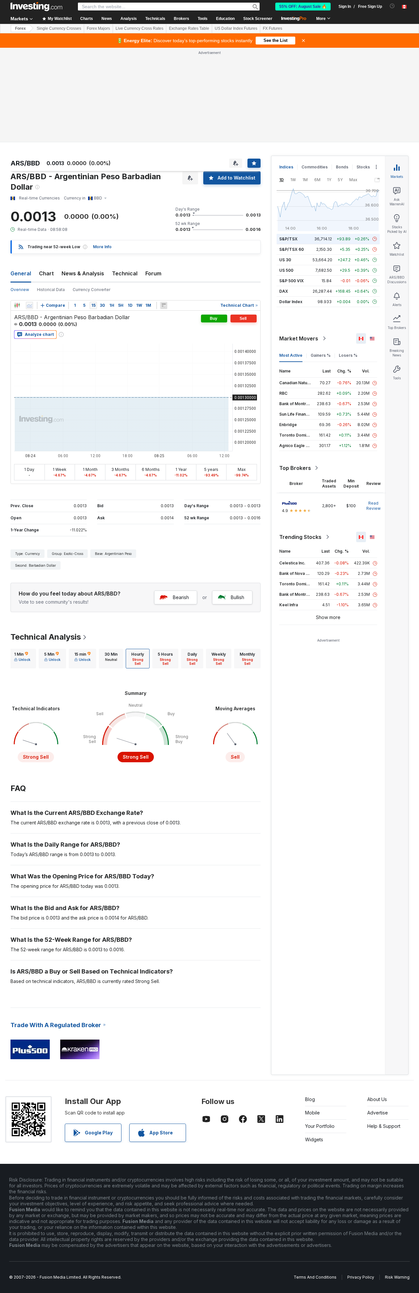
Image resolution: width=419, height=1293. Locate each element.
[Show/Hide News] (163, 305)
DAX (283, 291)
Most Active (290, 355)
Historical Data (51, 289)
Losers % (348, 355)
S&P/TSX (288, 238)
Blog (310, 1099)
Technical (124, 273)
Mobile (312, 1112)
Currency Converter (91, 289)
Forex (20, 28)
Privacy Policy (360, 1277)
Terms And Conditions (315, 1277)
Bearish (181, 597)
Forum (153, 273)
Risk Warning (397, 1277)
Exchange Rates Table (189, 28)
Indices (286, 166)
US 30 (285, 259)
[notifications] (392, 6)
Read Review (373, 506)
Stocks (363, 166)
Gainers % (321, 355)
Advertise (377, 1112)
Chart (46, 273)
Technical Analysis (45, 637)
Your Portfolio (320, 1126)
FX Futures (272, 28)
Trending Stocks (300, 537)
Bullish (237, 597)
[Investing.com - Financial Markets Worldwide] (36, 6)
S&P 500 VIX (291, 280)
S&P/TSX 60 (291, 249)
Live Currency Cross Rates (139, 28)
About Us (377, 1099)
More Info (102, 246)
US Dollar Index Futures (236, 28)
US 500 (286, 270)
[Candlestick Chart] (17, 305)
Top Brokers (295, 468)
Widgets (314, 1139)
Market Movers (298, 338)
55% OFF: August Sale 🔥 (303, 6)
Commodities (314, 166)
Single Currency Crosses (59, 28)
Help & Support (383, 1126)
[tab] (22, 658)
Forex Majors (98, 28)
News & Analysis (83, 273)
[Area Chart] (29, 305)
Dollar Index (290, 301)
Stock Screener (257, 18)
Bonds (342, 166)
